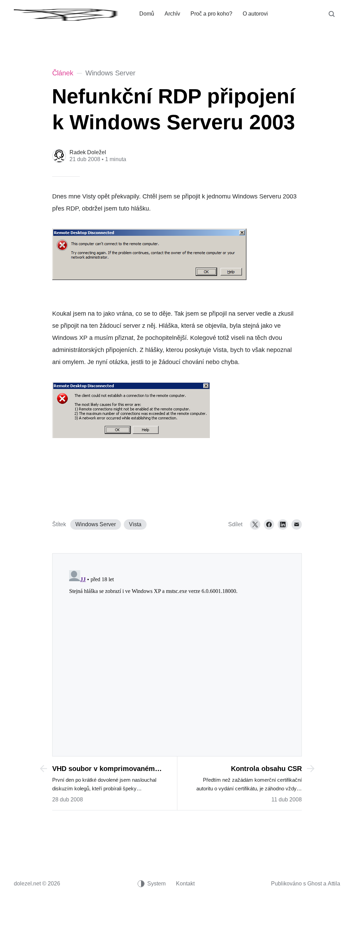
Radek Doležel (87, 152)
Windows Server (95, 524)
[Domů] (71, 14)
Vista (135, 524)
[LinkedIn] (283, 524)
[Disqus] (177, 653)
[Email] (296, 524)
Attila (334, 883)
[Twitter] (255, 524)
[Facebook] (269, 524)
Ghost (314, 883)
